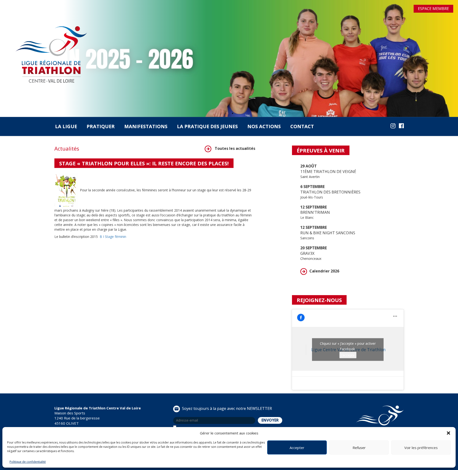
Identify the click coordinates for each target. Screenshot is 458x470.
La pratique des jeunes (207, 126)
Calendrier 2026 (324, 271)
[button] (448, 433)
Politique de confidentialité (28, 462)
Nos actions (264, 126)
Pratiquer (101, 126)
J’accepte (348, 355)
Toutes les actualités (234, 148)
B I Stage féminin (113, 236)
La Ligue (66, 126)
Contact (302, 126)
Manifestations (145, 126)
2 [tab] (232, 113)
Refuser (359, 447)
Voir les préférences (421, 447)
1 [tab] (225, 113)
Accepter (297, 447)
